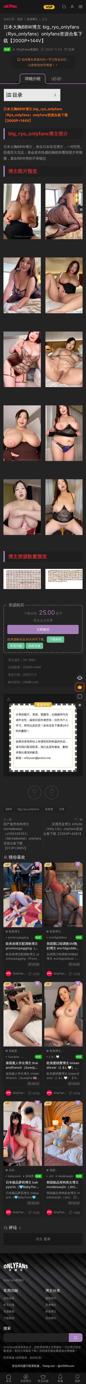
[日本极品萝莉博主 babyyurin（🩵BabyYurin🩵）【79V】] (22, 1133)
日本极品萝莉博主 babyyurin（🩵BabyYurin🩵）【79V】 (23, 1184)
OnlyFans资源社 (28, 49)
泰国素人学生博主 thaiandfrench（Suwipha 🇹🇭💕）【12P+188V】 (23, 1065)
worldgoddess (58, 937)
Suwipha (13, 1056)
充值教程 (8, 1311)
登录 (47, 1239)
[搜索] (64, 6)
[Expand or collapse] (55, 95)
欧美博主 (14, 931)
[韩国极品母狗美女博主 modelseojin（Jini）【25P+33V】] (63, 1133)
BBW (9, 809)
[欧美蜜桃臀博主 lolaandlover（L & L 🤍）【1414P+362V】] (63, 1014)
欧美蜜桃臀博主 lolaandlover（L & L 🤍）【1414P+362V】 (63, 1065)
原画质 (49, 809)
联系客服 (8, 1357)
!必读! (56, 78)
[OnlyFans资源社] (10, 7)
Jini (51, 1176)
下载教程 (55, 639)
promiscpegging (18, 937)
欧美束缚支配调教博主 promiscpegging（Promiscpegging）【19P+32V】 (23, 945)
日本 (72, 49)
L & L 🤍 (54, 1056)
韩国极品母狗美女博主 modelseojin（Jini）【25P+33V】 (63, 1184)
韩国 (52, 1170)
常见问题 (16, 646)
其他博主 (50, 1318)
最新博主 (50, 1298)
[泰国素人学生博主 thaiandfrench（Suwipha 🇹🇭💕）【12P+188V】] (22, 1014)
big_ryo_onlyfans (28, 809)
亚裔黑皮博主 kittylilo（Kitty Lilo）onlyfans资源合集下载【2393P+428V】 (63, 828)
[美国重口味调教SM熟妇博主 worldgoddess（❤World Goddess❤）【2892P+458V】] (63, 895)
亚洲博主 (50, 1304)
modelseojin (65, 1176)
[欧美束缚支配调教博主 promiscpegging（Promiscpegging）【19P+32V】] (22, 895)
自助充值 (34, 646)
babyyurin (14, 1176)
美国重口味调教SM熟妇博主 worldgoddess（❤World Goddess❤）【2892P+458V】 (63, 945)
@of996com (66, 1366)
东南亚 (13, 1050)
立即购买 (43, 629)
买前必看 (8, 1298)
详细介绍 (32, 78)
